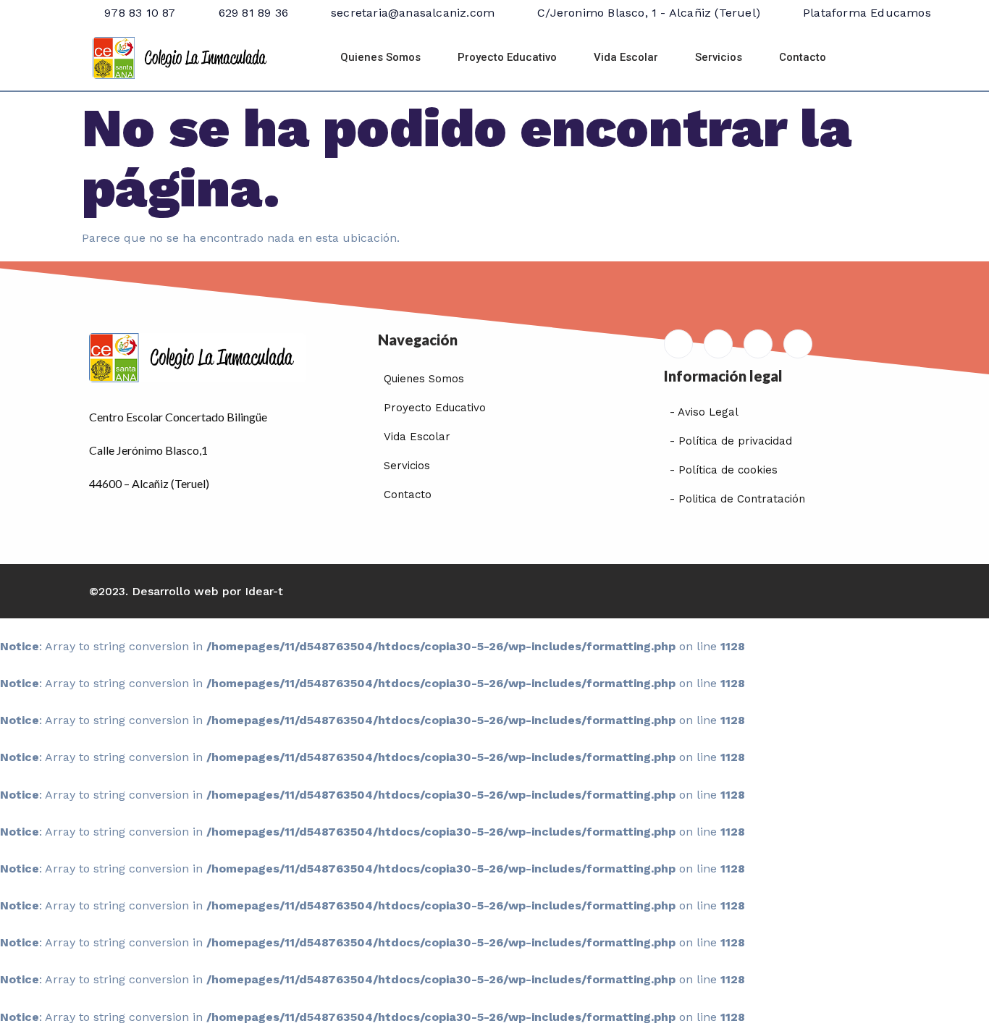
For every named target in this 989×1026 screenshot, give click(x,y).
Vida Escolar (626, 57)
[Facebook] (718, 343)
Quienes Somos (380, 57)
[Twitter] (758, 343)
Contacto (802, 57)
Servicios (718, 57)
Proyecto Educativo (507, 57)
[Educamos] (678, 343)
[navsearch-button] (880, 58)
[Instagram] (797, 343)
